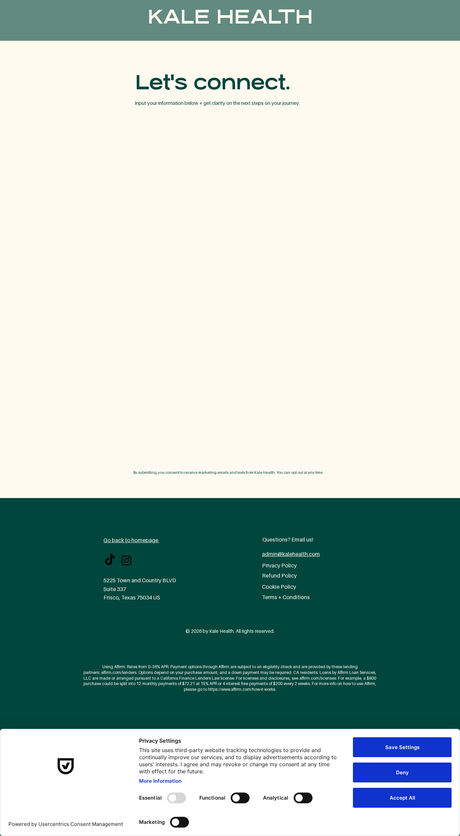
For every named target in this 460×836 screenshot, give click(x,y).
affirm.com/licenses (317, 678)
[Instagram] (126, 560)
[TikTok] (110, 560)
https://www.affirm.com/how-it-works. (242, 689)
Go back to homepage (131, 540)
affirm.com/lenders (118, 672)
